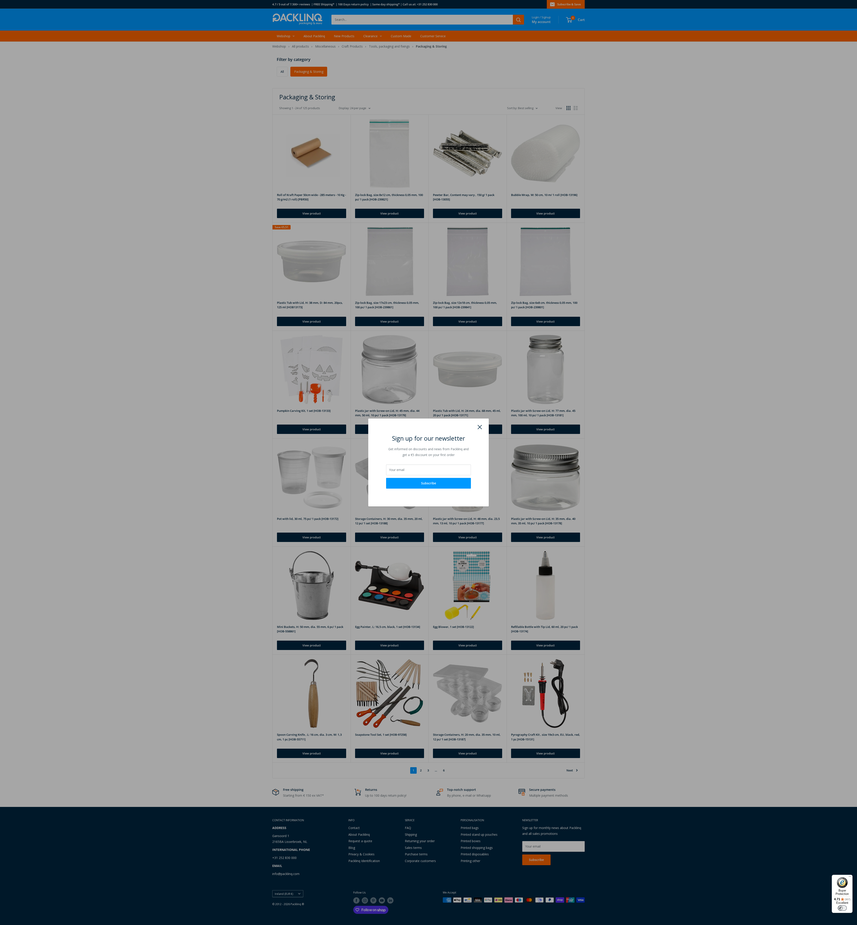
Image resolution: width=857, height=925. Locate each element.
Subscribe (428, 483)
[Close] (480, 427)
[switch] (842, 908)
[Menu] (850, 877)
